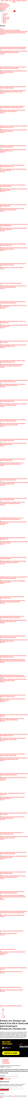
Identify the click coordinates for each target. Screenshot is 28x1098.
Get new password (4, 1089)
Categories (5, 13)
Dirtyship (24, 0)
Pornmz (2, 0)
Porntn (13, 0)
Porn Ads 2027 (6, 1063)
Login (2, 1078)
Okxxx (4, 21)
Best (5, 30)
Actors (4, 15)
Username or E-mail (4, 1088)
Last (4, 1017)
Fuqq (10, 0)
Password (2, 1077)
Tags (4, 16)
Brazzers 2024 (6, 17)
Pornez (14, 2)
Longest (14, 30)
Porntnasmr (18, 0)
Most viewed (9, 30)
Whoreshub (5, 1060)
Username (2, 1075)
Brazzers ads (6, 1061)
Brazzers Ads (6, 18)
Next (4, 1015)
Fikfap (6, 0)
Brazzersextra (6, 1059)
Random (18, 30)
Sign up (12, 1096)
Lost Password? (7, 1078)
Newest (1, 28)
